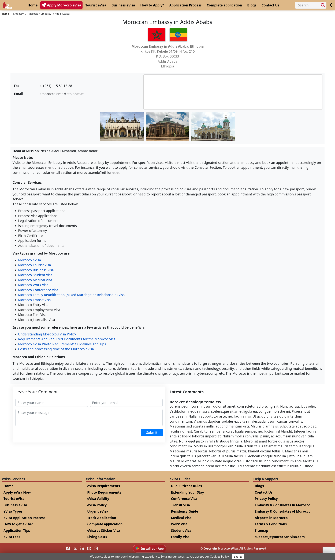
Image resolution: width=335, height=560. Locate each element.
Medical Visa (181, 518)
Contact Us (270, 5)
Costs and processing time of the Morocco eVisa (56, 349)
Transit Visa (180, 505)
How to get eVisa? (18, 524)
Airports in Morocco (271, 518)
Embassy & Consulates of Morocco (283, 511)
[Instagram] (96, 548)
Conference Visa (184, 498)
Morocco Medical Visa (35, 280)
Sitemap (261, 530)
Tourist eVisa (95, 5)
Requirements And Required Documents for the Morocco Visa (67, 339)
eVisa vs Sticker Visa (103, 530)
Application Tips (16, 530)
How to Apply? (152, 5)
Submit (151, 432)
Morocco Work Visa (33, 285)
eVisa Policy (97, 505)
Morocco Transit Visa (34, 300)
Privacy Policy (266, 498)
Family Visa (180, 537)
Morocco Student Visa (35, 275)
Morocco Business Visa (36, 270)
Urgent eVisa (97, 511)
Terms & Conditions (271, 524)
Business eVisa (123, 5)
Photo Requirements (104, 492)
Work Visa (179, 524)
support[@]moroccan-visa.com (280, 537)
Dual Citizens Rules (186, 486)
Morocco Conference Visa (38, 290)
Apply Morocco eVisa (64, 5)
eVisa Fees (11, 537)
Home (33, 5)
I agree (238, 556)
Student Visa (181, 530)
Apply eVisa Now (17, 492)
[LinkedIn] (82, 548)
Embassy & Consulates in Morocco (282, 505)
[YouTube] (89, 548)
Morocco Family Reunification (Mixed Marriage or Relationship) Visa (71, 295)
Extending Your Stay (187, 492)
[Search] (323, 5)
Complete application (224, 5)
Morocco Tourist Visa (34, 265)
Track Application (101, 518)
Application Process (185, 5)
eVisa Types (12, 511)
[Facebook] (68, 548)
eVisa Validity (98, 498)
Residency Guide (184, 511)
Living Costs (97, 537)
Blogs (251, 5)
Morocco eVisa (29, 260)
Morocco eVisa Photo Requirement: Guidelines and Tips (62, 344)
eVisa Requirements (103, 486)
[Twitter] (75, 548)
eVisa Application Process (24, 518)
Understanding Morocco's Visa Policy (47, 334)
